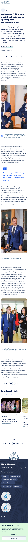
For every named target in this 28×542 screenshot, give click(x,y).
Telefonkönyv (14, 476)
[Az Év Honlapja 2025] (6, 507)
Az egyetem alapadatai (8, 479)
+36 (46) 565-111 (8, 472)
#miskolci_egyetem (18, 443)
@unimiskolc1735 (14, 443)
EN (4, 517)
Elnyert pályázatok (7, 483)
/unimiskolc (5, 443)
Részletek (14, 534)
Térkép (4, 476)
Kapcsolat (16, 486)
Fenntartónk (6, 486)
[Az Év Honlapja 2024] (6, 496)
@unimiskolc (23, 443)
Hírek (7, 10)
